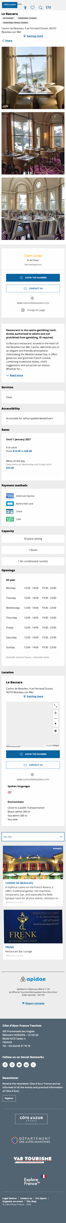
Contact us (26, 1198)
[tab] (30, 836)
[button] (41, 8)
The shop (31, 1201)
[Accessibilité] (25, 7)
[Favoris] (33, 7)
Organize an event (12, 1201)
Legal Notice (9, 1198)
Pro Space (41, 1198)
